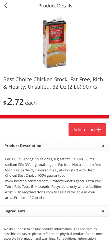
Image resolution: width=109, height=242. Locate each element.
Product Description (22, 145)
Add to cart (84, 130)
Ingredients (15, 211)
